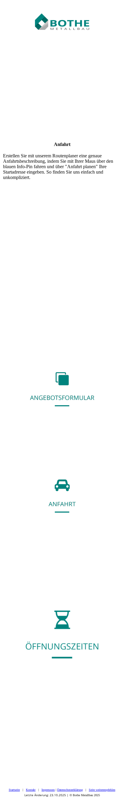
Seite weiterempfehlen (102, 789)
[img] (62, 15)
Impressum (48, 789)
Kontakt (31, 789)
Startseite (14, 789)
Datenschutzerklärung (70, 789)
